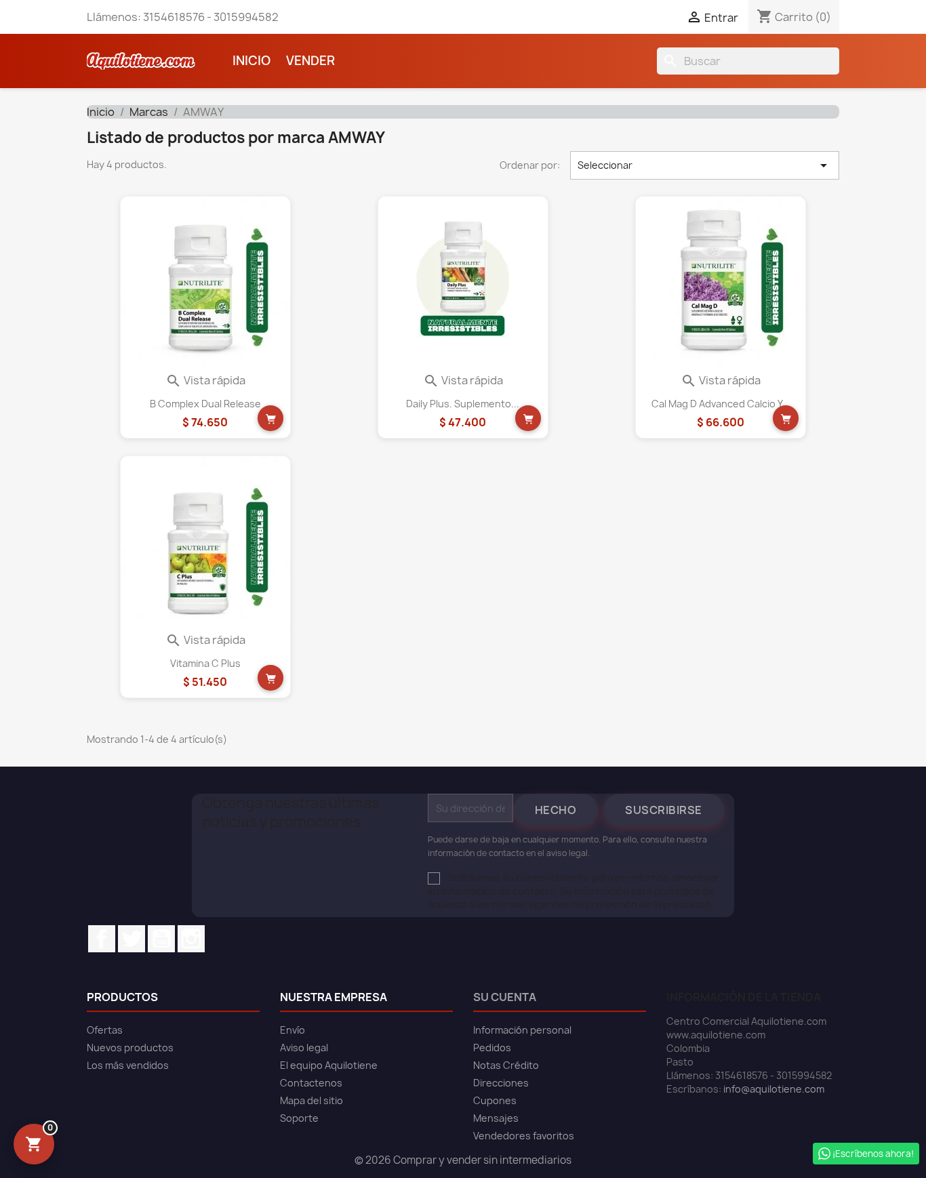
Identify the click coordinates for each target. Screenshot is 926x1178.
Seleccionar (705, 165)
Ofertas (105, 1029)
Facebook (101, 938)
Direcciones (501, 1082)
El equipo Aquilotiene (329, 1065)
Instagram (191, 938)
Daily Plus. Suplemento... (462, 403)
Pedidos (492, 1047)
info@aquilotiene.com (773, 1088)
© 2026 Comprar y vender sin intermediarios (463, 1160)
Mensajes (496, 1118)
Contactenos (311, 1082)
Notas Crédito (506, 1065)
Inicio (251, 60)
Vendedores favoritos (523, 1135)
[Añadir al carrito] (270, 418)
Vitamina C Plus (205, 663)
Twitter (131, 938)
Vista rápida (205, 380)
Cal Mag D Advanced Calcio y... (720, 403)
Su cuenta (504, 997)
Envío (292, 1029)
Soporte (299, 1118)
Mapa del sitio (311, 1100)
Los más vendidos (128, 1065)
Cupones (495, 1100)
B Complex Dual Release (205, 403)
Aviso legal (304, 1047)
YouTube (161, 938)
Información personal (522, 1029)
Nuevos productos (130, 1047)
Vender (310, 60)
